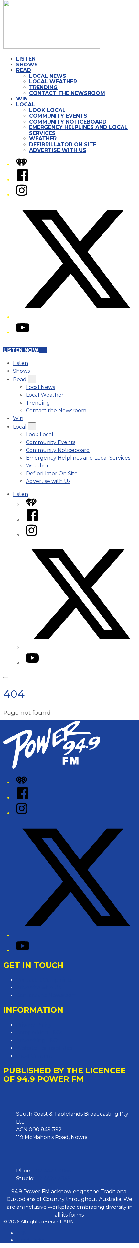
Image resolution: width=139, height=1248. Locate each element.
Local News (47, 76)
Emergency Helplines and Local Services (78, 130)
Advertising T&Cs (37, 1040)
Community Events (58, 116)
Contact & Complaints (44, 980)
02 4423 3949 (53, 1178)
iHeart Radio (30, 1240)
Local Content (34, 1056)
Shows (27, 65)
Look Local (47, 110)
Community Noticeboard (68, 122)
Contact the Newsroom (67, 93)
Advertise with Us (57, 150)
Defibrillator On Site (62, 144)
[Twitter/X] (76, 317)
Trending (43, 87)
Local (25, 104)
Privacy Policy (34, 1025)
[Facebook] (22, 180)
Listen (26, 59)
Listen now (21, 350)
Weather (43, 138)
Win (22, 99)
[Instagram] (21, 195)
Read (23, 70)
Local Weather (53, 81)
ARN (21, 1233)
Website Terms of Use (44, 1048)
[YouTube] (22, 332)
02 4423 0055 (53, 1171)
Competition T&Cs (39, 1033)
